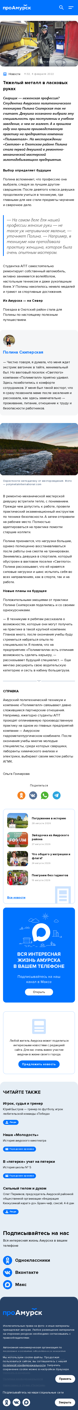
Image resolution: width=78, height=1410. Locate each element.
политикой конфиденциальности (24, 1365)
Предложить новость (39, 1064)
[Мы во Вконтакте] (16, 1402)
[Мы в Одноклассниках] (6, 1402)
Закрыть (65, 1402)
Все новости (16, 897)
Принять (65, 1379)
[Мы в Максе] (26, 1402)
